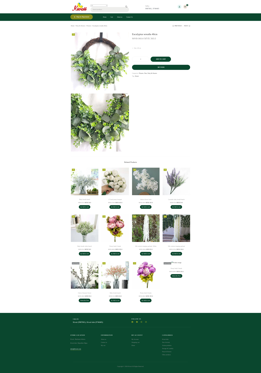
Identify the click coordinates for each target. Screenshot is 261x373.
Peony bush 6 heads (115, 246)
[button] (75, 349)
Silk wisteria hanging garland (176, 246)
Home (72, 26)
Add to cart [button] (85, 207)
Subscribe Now (84, 300)
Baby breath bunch (84, 199)
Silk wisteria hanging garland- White (145, 246)
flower (137, 76)
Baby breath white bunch (84, 246)
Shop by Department (82, 17)
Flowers (88, 26)
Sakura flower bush (145, 199)
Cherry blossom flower (84, 293)
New (145, 73)
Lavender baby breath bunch (176, 199)
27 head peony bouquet (115, 199)
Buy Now (161, 67)
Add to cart (161, 59)
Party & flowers (80, 26)
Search (126, 6)
